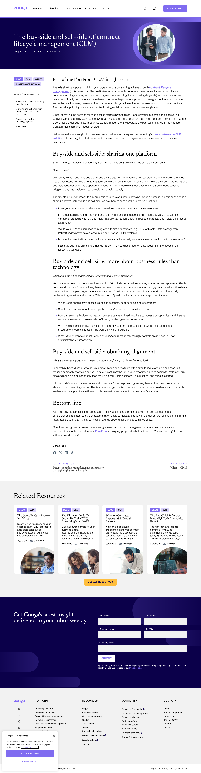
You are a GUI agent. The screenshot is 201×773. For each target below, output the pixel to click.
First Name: (104, 616)
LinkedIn (19, 708)
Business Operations (27, 84)
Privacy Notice (135, 668)
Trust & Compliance (173, 712)
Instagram (19, 727)
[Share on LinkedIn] (66, 452)
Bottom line (21, 127)
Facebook (19, 721)
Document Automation (45, 712)
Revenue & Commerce (45, 720)
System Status (180, 768)
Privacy (165, 768)
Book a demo (175, 8)
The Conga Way (171, 720)
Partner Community (131, 733)
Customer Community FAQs (135, 713)
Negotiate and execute (45, 731)
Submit (106, 658)
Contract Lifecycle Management (49, 716)
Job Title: (150, 629)
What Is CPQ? (178, 465)
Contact (167, 727)
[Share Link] (72, 452)
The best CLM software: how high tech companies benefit (165, 507)
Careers (167, 724)
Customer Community (132, 709)
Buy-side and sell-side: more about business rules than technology (29, 111)
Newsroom (169, 716)
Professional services (92, 731)
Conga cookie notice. (29, 747)
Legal (153, 768)
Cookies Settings (30, 761)
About (166, 709)
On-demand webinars (92, 716)
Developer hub (89, 740)
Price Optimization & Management (50, 724)
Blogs (85, 709)
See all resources (100, 582)
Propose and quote (43, 727)
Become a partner (130, 725)
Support (86, 744)
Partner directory (129, 728)
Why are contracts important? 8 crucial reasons (121, 507)
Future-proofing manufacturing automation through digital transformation (78, 467)
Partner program (129, 721)
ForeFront (101, 431)
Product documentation (93, 735)
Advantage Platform (44, 709)
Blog (18, 79)
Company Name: (107, 629)
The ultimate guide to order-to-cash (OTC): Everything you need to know (76, 507)
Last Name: (151, 616)
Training (86, 727)
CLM (28, 79)
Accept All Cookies (30, 753)
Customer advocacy (131, 717)
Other (38, 79)
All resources (88, 724)
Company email (106, 642)
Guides (85, 720)
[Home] (20, 8)
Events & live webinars (132, 737)
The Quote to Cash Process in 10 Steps (32, 506)
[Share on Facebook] (54, 452)
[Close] (54, 736)
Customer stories (90, 712)
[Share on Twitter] (60, 452)
